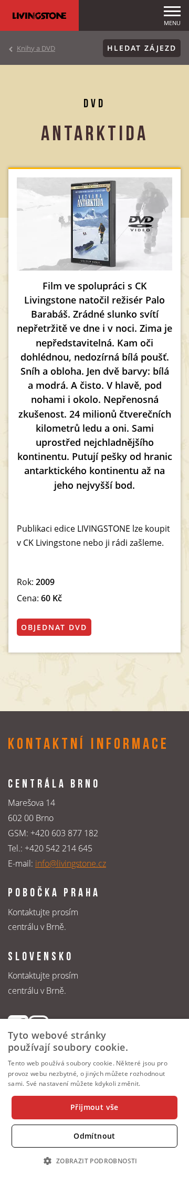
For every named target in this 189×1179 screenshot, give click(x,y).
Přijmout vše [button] (94, 1107)
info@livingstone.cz (70, 863)
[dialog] (94, 1099)
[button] (94, 1160)
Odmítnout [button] (95, 1136)
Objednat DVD (54, 627)
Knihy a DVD (36, 48)
